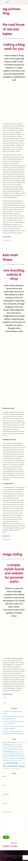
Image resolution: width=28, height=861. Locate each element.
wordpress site (18, 768)
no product (22, 751)
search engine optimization (19, 756)
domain (13, 746)
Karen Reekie (7, 236)
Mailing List (11, 751)
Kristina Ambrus (8, 694)
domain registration (14, 748)
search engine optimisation (8, 756)
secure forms (5, 758)
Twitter (4, 763)
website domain (6, 768)
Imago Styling (12, 554)
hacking (16, 749)
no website (5, 753)
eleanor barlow (6, 749)
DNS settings (8, 746)
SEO (13, 758)
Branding (12, 742)
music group (17, 751)
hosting (5, 751)
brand (7, 742)
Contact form (7, 744)
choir (16, 742)
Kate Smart (6, 536)
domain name (6, 748)
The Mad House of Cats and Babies (14, 29)
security (9, 758)
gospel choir (11, 749)
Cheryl (22, 38)
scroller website (21, 755)
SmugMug (16, 758)
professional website (19, 753)
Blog (4, 742)
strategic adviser (12, 760)
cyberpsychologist (15, 744)
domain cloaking (18, 746)
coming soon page (21, 742)
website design (17, 766)
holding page (20, 749)
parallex (9, 753)
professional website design (10, 755)
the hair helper (19, 760)
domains (20, 748)
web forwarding (22, 763)
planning (12, 753)
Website (6, 766)
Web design (12, 762)
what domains (12, 768)
